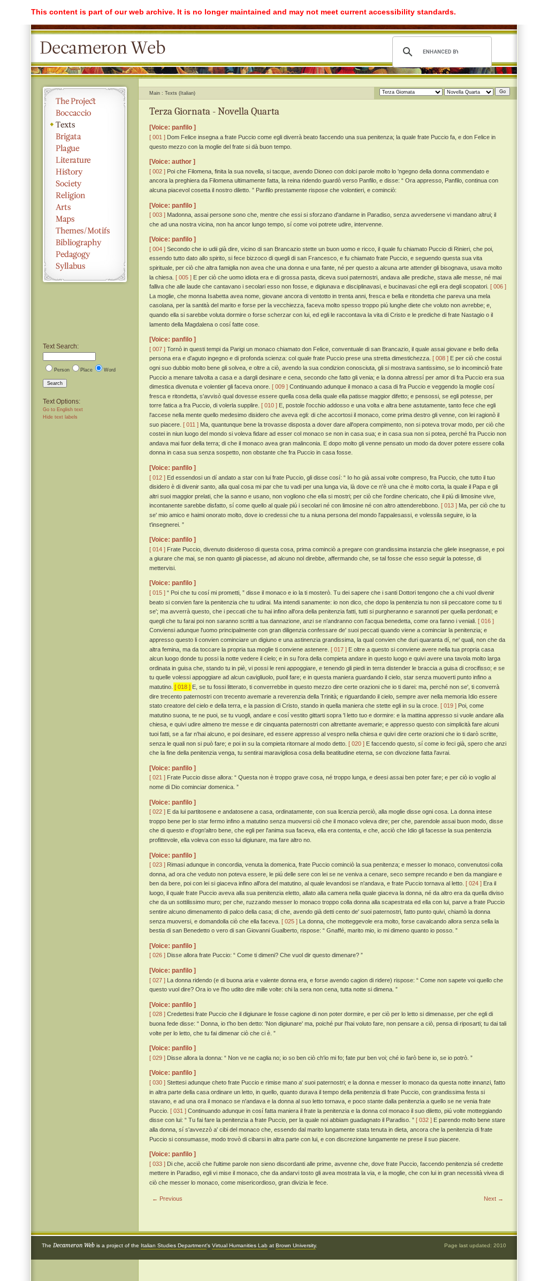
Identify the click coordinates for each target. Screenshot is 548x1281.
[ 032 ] (424, 1120)
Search (55, 383)
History (85, 172)
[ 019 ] (448, 705)
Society (85, 184)
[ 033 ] (157, 1164)
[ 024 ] (474, 883)
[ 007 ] (157, 349)
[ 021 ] (157, 777)
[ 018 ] (182, 687)
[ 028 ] (157, 1014)
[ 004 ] (157, 249)
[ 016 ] (486, 621)
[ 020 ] (356, 743)
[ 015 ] (157, 592)
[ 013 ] (449, 505)
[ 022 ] (157, 811)
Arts (85, 207)
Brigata (85, 136)
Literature (85, 160)
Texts (85, 125)
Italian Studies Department (174, 1245)
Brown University (296, 1245)
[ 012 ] (157, 477)
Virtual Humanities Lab (240, 1245)
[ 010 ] (269, 405)
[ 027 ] (157, 980)
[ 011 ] (191, 424)
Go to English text (63, 409)
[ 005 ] (184, 277)
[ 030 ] (157, 1082)
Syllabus (85, 266)
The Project (85, 101)
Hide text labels (60, 417)
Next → (494, 1198)
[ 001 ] (157, 137)
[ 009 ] (280, 386)
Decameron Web (106, 48)
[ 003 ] (157, 214)
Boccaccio (85, 113)
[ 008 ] (440, 358)
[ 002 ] (157, 171)
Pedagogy (85, 254)
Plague (85, 148)
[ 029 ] (157, 1058)
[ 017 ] (339, 649)
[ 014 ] (157, 549)
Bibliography (85, 242)
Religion (85, 195)
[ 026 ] (157, 955)
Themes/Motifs (85, 231)
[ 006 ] (498, 286)
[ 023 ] (157, 864)
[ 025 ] (289, 921)
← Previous (167, 1198)
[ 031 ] (178, 1111)
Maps (85, 219)
